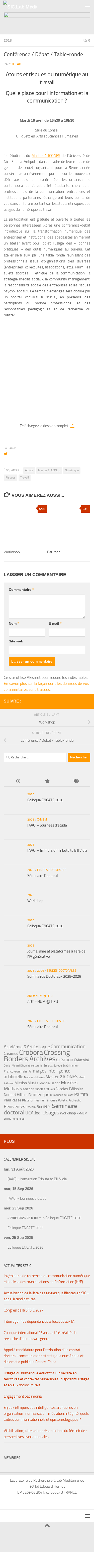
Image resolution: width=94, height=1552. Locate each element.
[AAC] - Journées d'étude (27, 1198)
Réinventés (14, 1106)
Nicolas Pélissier (69, 1088)
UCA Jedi (33, 1113)
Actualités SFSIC (17, 1266)
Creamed (11, 1053)
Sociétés (44, 1106)
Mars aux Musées (34, 1077)
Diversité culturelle (31, 1065)
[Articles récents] (18, 781)
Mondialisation (49, 1083)
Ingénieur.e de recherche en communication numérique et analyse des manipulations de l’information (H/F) (47, 1279)
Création (64, 1060)
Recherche (74, 1100)
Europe (57, 1065)
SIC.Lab (16, 64)
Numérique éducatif (61, 1095)
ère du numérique (14, 1118)
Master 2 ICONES (46, 155)
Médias (11, 1088)
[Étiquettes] (75, 781)
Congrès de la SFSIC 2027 (23, 1310)
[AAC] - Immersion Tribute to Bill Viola (37, 1179)
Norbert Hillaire (16, 1094)
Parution (53, 552)
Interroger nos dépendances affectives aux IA (39, 1321)
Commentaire (21, 590)
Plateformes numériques (39, 1100)
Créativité (81, 1060)
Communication (68, 1046)
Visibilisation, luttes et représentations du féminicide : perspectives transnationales (45, 1434)
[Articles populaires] (47, 781)
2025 (30, 945)
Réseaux (31, 1107)
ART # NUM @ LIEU (40, 996)
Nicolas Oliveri (45, 1089)
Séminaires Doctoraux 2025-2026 (54, 976)
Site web (16, 641)
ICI (72, 426)
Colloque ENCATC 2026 (45, 800)
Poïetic (63, 1100)
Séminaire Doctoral (42, 875)
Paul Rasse (12, 1100)
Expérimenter (71, 1065)
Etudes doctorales (51, 870)
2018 (8, 40)
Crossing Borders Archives (37, 1055)
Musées (69, 1082)
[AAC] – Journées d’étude (47, 825)
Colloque (41, 1047)
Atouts (29, 470)
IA (29, 1071)
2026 (30, 794)
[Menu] (87, 6)
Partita (81, 1094)
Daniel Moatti (12, 1065)
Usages (50, 1112)
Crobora (31, 1052)
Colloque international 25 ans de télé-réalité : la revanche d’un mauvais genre (40, 1335)
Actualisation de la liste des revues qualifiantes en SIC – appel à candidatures (46, 1296)
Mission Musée (27, 1083)
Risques (11, 477)
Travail (24, 477)
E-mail (55, 623)
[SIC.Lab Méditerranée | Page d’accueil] (25, 6)
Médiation (27, 1089)
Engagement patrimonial (23, 1396)
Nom (14, 623)
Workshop (12, 552)
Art (30, 1047)
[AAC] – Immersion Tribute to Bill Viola (57, 850)
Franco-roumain (15, 1071)
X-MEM (42, 819)
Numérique (72, 470)
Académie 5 (15, 1047)
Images (39, 1071)
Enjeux (48, 1065)
